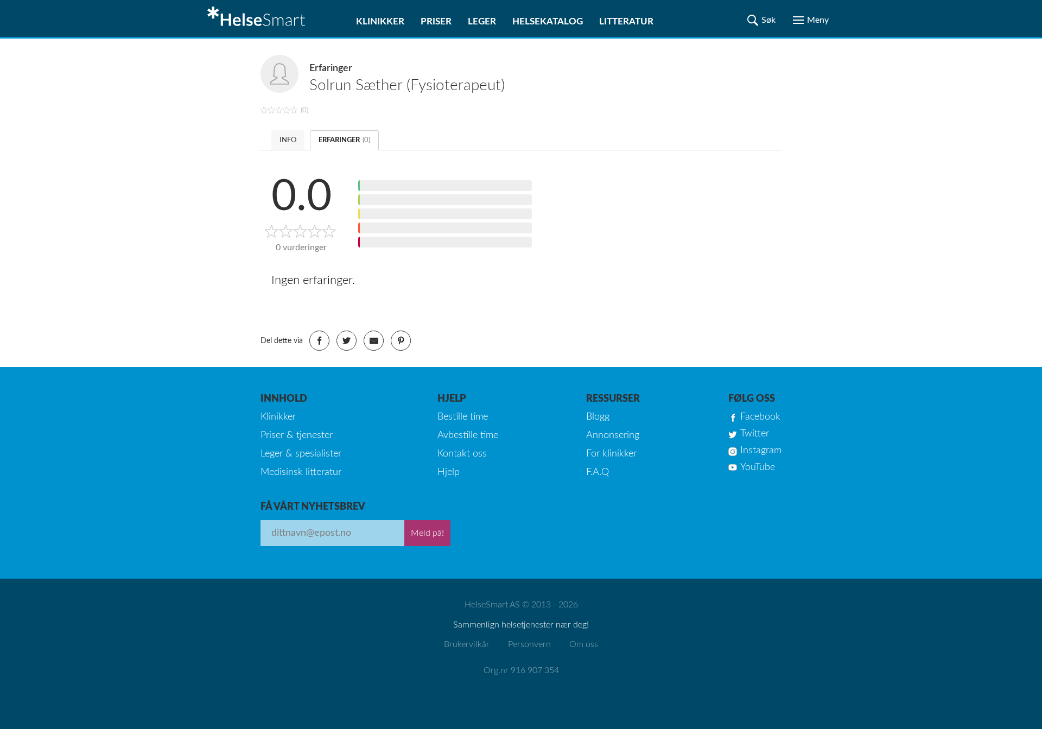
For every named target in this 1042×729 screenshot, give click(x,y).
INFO (287, 140)
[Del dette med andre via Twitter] (346, 341)
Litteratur (626, 21)
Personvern (529, 644)
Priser (436, 21)
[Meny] (811, 20)
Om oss (583, 644)
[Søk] (761, 20)
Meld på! (427, 533)
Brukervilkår (467, 644)
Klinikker (380, 21)
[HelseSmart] (258, 18)
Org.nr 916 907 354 (521, 670)
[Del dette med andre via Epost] (374, 341)
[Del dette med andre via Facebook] (319, 341)
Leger (482, 21)
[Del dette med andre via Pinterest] (401, 341)
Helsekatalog (547, 21)
